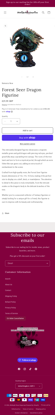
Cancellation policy (36, 413)
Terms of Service (11, 313)
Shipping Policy (11, 296)
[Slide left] (22, 77)
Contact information (21, 413)
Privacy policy (45, 405)
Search (7, 279)
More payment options (27, 144)
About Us (8, 285)
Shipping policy (41, 409)
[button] (5, 12)
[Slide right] (33, 77)
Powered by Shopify (32, 405)
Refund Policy (10, 302)
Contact (8, 290)
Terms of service (28, 409)
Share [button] (7, 213)
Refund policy (16, 409)
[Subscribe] (47, 263)
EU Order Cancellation (15, 318)
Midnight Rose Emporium (18, 405)
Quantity (5, 116)
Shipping (4, 104)
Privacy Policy (10, 308)
